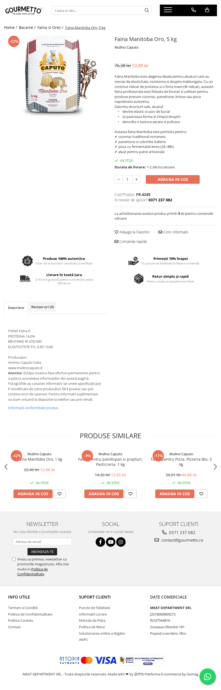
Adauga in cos (173, 179)
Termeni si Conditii (23, 607)
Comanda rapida (132, 241)
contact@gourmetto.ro (181, 540)
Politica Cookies (20, 620)
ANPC (83, 639)
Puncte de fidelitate (94, 607)
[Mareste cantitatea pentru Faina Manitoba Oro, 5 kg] (136, 179)
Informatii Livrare (93, 614)
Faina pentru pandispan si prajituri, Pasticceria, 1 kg (110, 462)
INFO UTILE (19, 597)
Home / (11, 27)
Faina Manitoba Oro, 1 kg (39, 459)
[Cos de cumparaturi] (207, 10)
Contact (14, 626)
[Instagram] (121, 542)
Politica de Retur (92, 626)
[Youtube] (110, 542)
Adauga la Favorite (134, 231)
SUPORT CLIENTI (95, 597)
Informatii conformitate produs (33, 407)
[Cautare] (147, 10)
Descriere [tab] (16, 307)
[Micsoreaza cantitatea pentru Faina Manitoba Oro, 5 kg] (119, 179)
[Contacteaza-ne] (194, 10)
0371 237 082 (181, 532)
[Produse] (168, 11)
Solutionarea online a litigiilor (102, 633)
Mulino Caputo (127, 47)
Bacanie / (28, 27)
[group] (55, 75)
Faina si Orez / (50, 27)
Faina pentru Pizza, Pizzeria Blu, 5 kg (181, 462)
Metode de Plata (92, 620)
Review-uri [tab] (42, 306)
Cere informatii (175, 231)
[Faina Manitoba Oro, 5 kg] (55, 75)
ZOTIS (139, 674)
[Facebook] (100, 542)
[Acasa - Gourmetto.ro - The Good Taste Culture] (24, 10)
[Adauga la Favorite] (59, 494)
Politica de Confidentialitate (32, 571)
